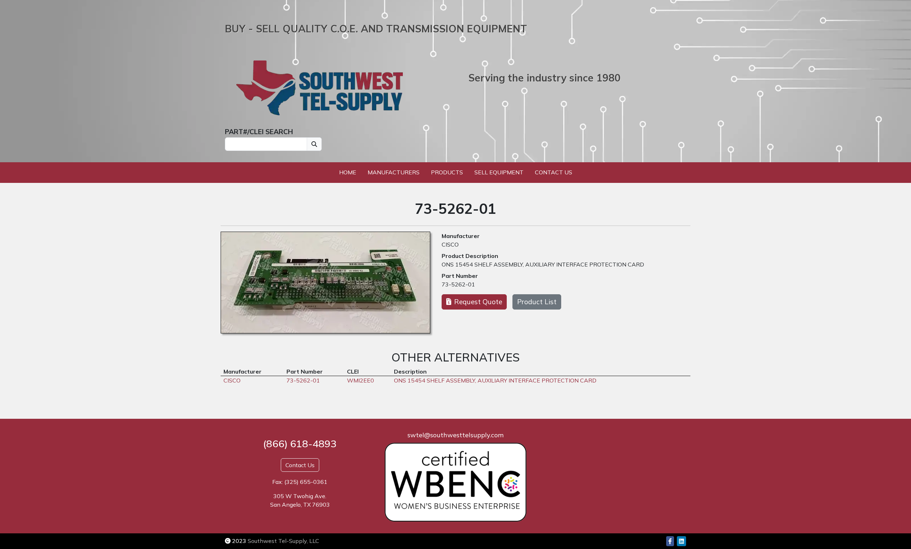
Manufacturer (461, 235)
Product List (537, 301)
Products (447, 172)
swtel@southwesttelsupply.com (455, 435)
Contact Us (553, 172)
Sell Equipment (498, 172)
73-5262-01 (458, 284)
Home (347, 172)
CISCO (450, 244)
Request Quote (478, 301)
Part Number (460, 275)
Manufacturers (394, 172)
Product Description (470, 255)
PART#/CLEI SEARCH (259, 131)
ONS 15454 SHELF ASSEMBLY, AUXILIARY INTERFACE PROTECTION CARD (543, 264)
